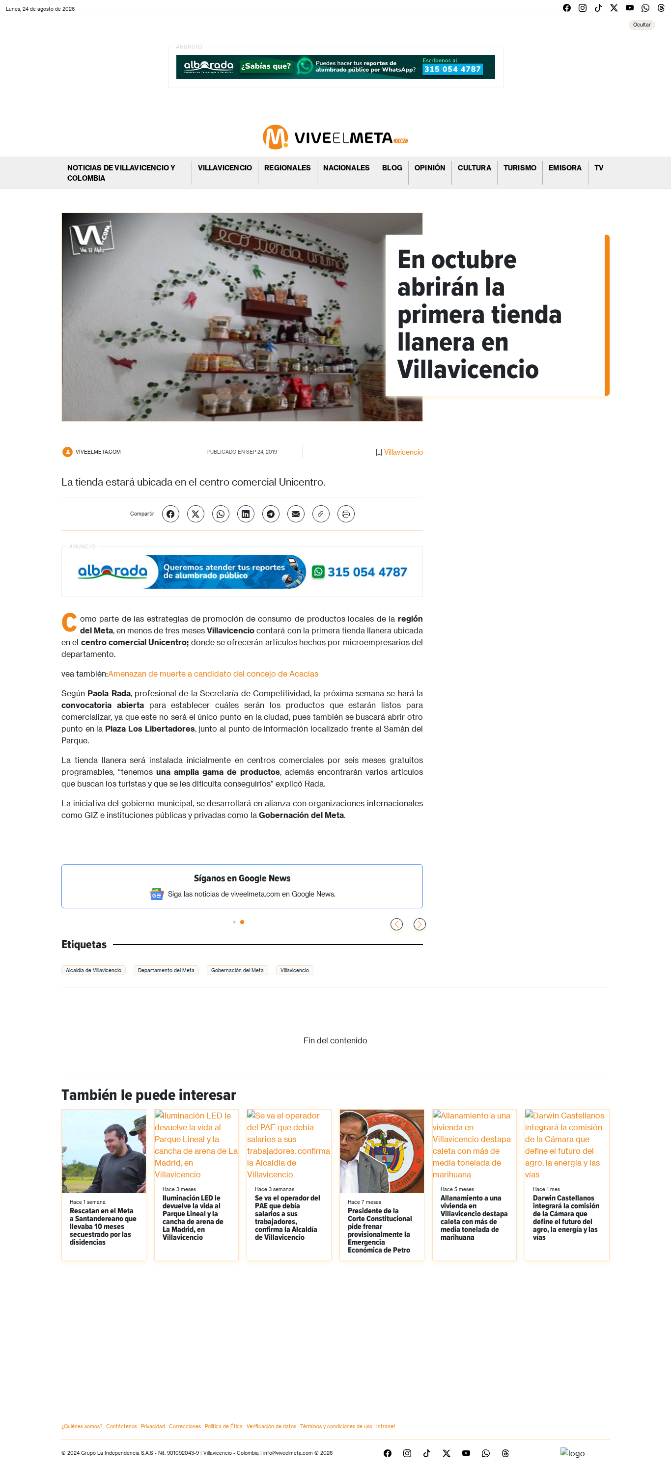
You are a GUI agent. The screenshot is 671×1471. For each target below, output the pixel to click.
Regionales (287, 167)
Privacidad (153, 1426)
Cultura (474, 167)
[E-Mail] (296, 513)
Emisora (565, 167)
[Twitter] (195, 513)
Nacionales (346, 167)
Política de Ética (224, 1426)
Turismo (519, 167)
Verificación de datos (271, 1426)
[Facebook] (170, 513)
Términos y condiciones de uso (336, 1426)
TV (599, 167)
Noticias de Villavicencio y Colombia (121, 172)
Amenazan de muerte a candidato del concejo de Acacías (213, 673)
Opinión (430, 167)
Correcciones (185, 1426)
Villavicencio (225, 167)
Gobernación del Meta (237, 970)
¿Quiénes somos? (81, 1426)
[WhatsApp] (220, 513)
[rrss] (567, 7)
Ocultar (642, 24)
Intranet (385, 1426)
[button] (420, 924)
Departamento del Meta (166, 970)
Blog (392, 167)
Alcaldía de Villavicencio (93, 970)
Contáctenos (121, 1426)
